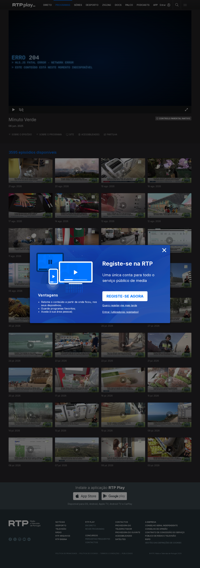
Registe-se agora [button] (124, 296)
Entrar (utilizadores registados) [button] (120, 312)
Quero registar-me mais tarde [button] (119, 305)
